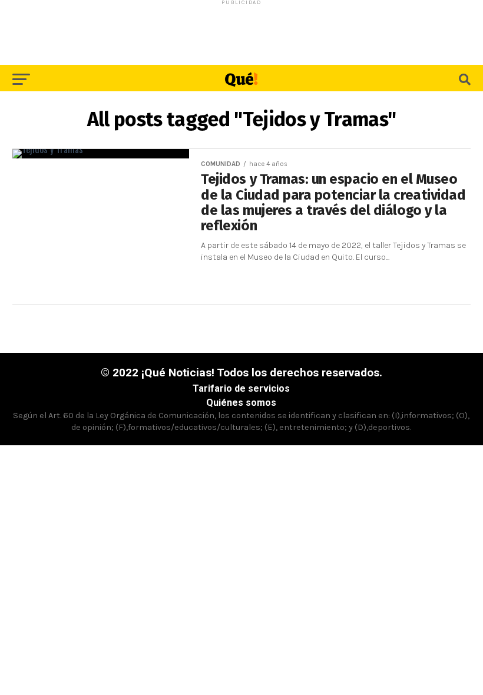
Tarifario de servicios (241, 388)
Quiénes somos (241, 402)
